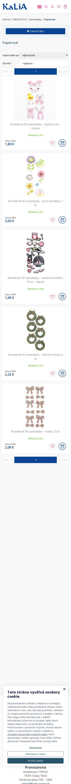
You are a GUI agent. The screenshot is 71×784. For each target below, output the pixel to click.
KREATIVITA (19, 19)
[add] (62, 143)
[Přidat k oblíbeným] (52, 143)
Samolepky (35, 19)
